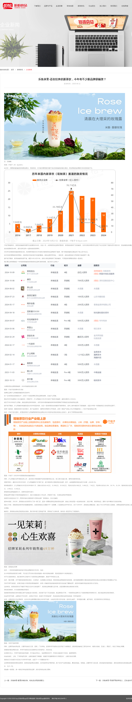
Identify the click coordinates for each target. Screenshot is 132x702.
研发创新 (70, 6)
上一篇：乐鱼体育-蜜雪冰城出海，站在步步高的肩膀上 (24, 680)
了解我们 (37, 6)
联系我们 (114, 6)
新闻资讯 (81, 6)
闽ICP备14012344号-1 (59, 698)
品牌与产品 (48, 6)
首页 (12, 69)
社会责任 (92, 6)
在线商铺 (124, 6)
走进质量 (59, 6)
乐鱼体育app (15, 7)
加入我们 (103, 6)
